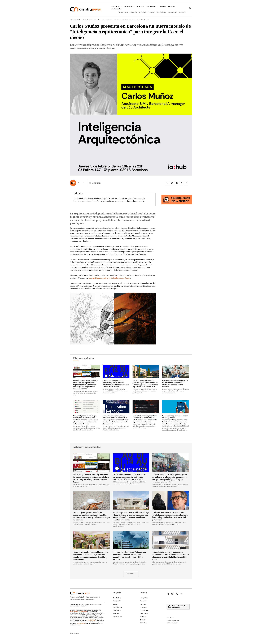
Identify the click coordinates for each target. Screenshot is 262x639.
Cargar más (130, 574)
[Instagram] (172, 594)
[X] (177, 183)
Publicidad (143, 623)
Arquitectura (78, 19)
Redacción (81, 183)
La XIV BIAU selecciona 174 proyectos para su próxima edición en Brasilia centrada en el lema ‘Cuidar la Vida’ (116, 384)
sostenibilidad (81, 623)
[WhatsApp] (172, 183)
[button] (190, 8)
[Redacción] (73, 183)
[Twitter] (177, 594)
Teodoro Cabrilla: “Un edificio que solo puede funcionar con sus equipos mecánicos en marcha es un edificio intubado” (129, 556)
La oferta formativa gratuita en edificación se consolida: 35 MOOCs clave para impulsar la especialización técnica (145, 419)
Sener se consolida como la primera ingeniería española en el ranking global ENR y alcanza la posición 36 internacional (145, 384)
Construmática (91, 619)
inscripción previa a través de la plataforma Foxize (109, 278)
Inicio (71, 19)
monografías (91, 620)
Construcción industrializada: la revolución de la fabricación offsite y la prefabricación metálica (175, 384)
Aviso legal (170, 618)
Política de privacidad (173, 620)
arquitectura (74, 611)
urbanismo (83, 611)
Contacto (143, 620)
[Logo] (90, 593)
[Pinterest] (181, 183)
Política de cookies (172, 623)
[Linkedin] (167, 183)
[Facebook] (186, 183)
